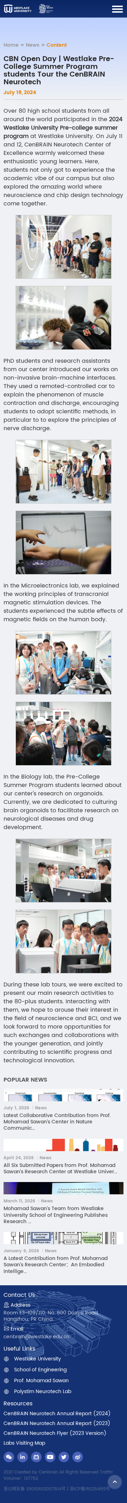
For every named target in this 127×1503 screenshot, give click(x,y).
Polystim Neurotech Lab (42, 1392)
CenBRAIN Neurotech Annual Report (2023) (57, 1423)
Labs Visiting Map (24, 1443)
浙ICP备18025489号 (90, 1489)
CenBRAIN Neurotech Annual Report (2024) (57, 1414)
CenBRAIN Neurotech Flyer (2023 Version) (55, 1433)
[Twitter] (64, 1457)
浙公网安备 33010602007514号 (35, 1489)
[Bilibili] (36, 1457)
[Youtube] (50, 1457)
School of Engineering (40, 1370)
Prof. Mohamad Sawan (41, 1381)
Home (11, 45)
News (33, 45)
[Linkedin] (22, 1457)
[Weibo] (77, 1457)
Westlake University (37, 1359)
